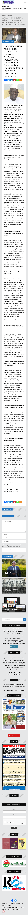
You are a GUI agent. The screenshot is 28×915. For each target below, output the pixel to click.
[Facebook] (5, 80)
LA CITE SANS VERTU (11, 610)
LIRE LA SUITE (14, 646)
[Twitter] (8, 80)
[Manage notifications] (3, 911)
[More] (20, 80)
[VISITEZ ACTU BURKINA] (14, 863)
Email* (14, 809)
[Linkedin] (11, 80)
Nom (14, 814)
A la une (9, 15)
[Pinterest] (14, 80)
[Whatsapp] (17, 80)
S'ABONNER (15, 735)
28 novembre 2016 (9, 41)
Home (4, 15)
